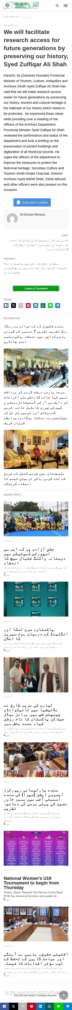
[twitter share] (13, 305)
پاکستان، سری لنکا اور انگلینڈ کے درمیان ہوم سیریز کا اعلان (36, 634)
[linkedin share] (35, 305)
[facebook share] (6, 305)
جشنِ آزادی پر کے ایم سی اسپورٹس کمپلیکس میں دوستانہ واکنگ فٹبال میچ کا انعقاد (35, 555)
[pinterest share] (28, 305)
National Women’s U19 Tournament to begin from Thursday (31, 883)
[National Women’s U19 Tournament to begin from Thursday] (36, 848)
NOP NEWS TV (11, 17)
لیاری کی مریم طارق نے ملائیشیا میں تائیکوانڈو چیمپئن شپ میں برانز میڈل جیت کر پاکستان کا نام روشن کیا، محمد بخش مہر (34, 714)
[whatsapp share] (43, 305)
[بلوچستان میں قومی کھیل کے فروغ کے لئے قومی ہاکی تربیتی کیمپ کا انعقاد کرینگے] (36, 449)
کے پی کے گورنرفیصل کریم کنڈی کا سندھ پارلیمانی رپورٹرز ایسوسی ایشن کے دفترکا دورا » (39, 244)
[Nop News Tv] (21, 5)
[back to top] (63, 995)
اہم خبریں (28, 17)
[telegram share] (57, 305)
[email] (22, 1006)
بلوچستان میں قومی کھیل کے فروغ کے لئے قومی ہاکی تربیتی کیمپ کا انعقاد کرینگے (35, 478)
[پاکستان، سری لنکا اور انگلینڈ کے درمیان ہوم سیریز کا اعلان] (36, 599)
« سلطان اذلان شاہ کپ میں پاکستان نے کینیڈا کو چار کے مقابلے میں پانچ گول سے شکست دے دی (35, 268)
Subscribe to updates (35, 202)
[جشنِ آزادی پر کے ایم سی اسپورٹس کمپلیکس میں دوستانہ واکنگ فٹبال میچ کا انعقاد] (36, 518)
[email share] (20, 305)
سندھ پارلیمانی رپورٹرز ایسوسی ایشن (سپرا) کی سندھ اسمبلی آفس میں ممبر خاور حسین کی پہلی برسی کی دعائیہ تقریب (35, 799)
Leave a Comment (36, 288)
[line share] (50, 305)
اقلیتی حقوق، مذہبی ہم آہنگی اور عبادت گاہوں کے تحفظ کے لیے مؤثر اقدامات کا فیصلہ (36, 958)
